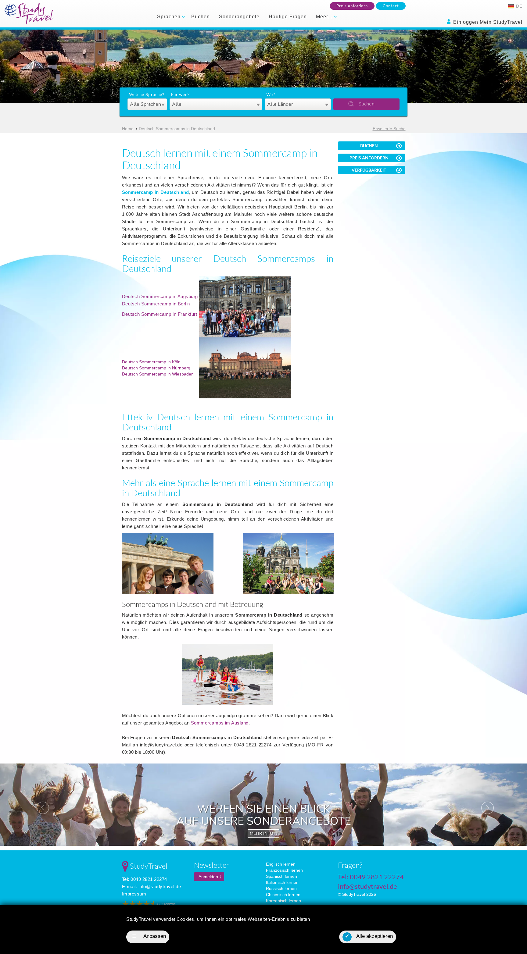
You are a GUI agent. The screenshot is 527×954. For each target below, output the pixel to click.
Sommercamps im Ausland (220, 722)
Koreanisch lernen (283, 900)
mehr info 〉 (263, 833)
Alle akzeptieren (369, 936)
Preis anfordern (352, 5)
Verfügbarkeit (369, 170)
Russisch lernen (281, 888)
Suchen (366, 104)
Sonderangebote (239, 16)
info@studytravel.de (159, 886)
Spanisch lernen (281, 876)
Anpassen (149, 936)
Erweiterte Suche (389, 128)
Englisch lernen (281, 864)
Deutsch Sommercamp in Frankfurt (159, 314)
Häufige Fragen (288, 16)
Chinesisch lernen (283, 894)
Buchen (200, 16)
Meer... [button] (325, 16)
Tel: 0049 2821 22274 (144, 879)
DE (518, 6)
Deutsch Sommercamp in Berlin (156, 303)
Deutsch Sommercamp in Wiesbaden (158, 374)
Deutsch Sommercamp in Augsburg (160, 296)
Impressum (134, 893)
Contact (391, 5)
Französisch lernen (284, 870)
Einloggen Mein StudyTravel (487, 22)
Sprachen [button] (169, 16)
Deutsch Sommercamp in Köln (151, 361)
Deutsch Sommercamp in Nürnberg (156, 367)
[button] (39, 805)
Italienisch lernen (282, 882)
